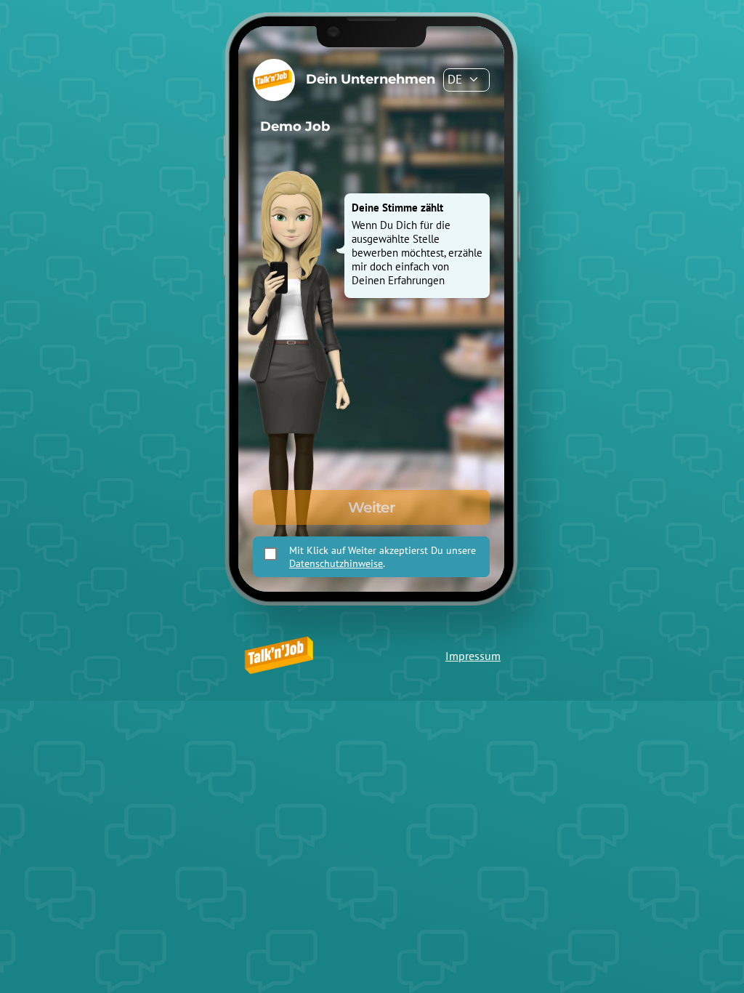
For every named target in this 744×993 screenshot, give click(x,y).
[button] (466, 80)
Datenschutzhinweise (336, 563)
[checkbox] (270, 553)
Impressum (473, 655)
